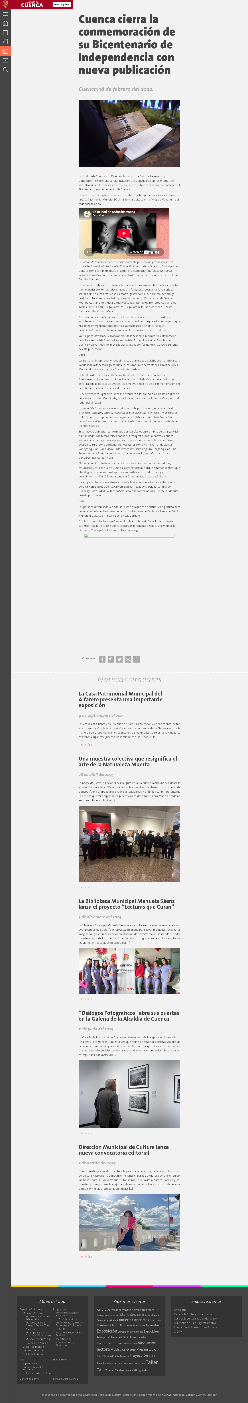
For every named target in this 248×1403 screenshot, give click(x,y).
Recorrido (102, 1363)
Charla (124, 1314)
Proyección (138, 1356)
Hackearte (180, 1310)
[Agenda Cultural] (5, 32)
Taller (152, 1362)
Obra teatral (129, 1350)
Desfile (132, 1326)
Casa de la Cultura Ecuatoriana (193, 1314)
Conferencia (154, 1320)
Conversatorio (108, 1325)
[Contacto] (5, 60)
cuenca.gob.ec (62, 4)
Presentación (148, 1350)
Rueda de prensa (115, 1363)
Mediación (131, 1344)
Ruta (126, 1363)
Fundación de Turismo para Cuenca (195, 1327)
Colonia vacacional (106, 1320)
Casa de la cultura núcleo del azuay (195, 1318)
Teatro (119, 1370)
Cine (133, 1315)
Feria (114, 1337)
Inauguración (138, 1337)
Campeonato (103, 1315)
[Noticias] (5, 51)
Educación (140, 1326)
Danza (124, 1325)
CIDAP (178, 1331)
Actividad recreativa (119, 1310)
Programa (124, 1356)
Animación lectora (143, 1310)
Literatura (121, 1344)
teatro (111, 1370)
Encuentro (152, 1325)
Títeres (127, 1371)
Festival (123, 1337)
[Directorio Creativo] (5, 41)
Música (116, 1350)
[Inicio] (5, 23)
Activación (102, 1310)
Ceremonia (114, 1315)
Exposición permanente (130, 1332)
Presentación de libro (108, 1356)
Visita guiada (139, 1370)
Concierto (124, 1320)
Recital (152, 1356)
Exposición (107, 1331)
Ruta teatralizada (137, 1363)
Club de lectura (152, 1315)
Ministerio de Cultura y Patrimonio (195, 1323)
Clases (140, 1315)
